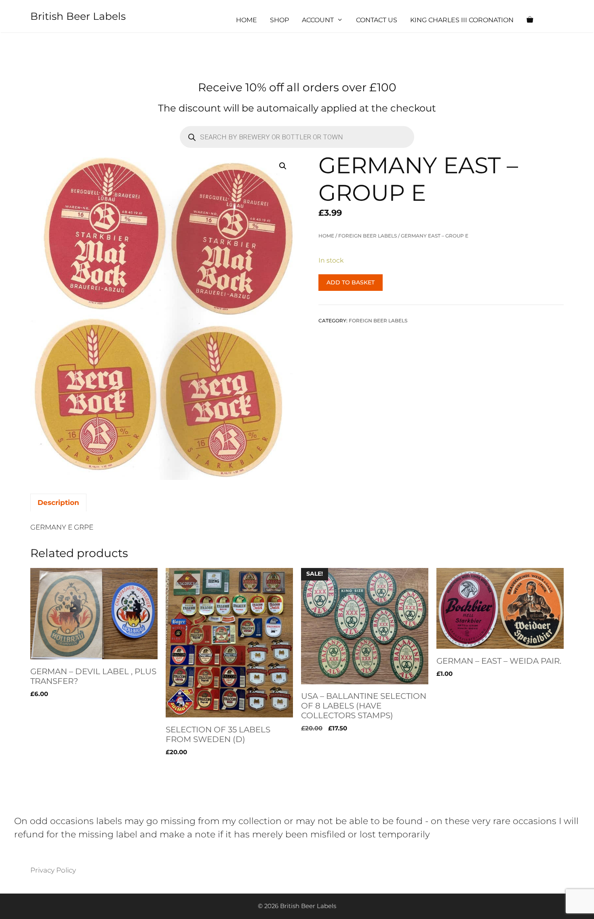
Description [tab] (58, 502)
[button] (283, 166)
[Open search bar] (554, 20)
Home (246, 20)
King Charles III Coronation (462, 20)
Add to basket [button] (54, 768)
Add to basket (350, 282)
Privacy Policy (53, 870)
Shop (279, 20)
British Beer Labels (78, 16)
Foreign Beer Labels (367, 236)
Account (318, 20)
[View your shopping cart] (529, 20)
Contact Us (376, 20)
